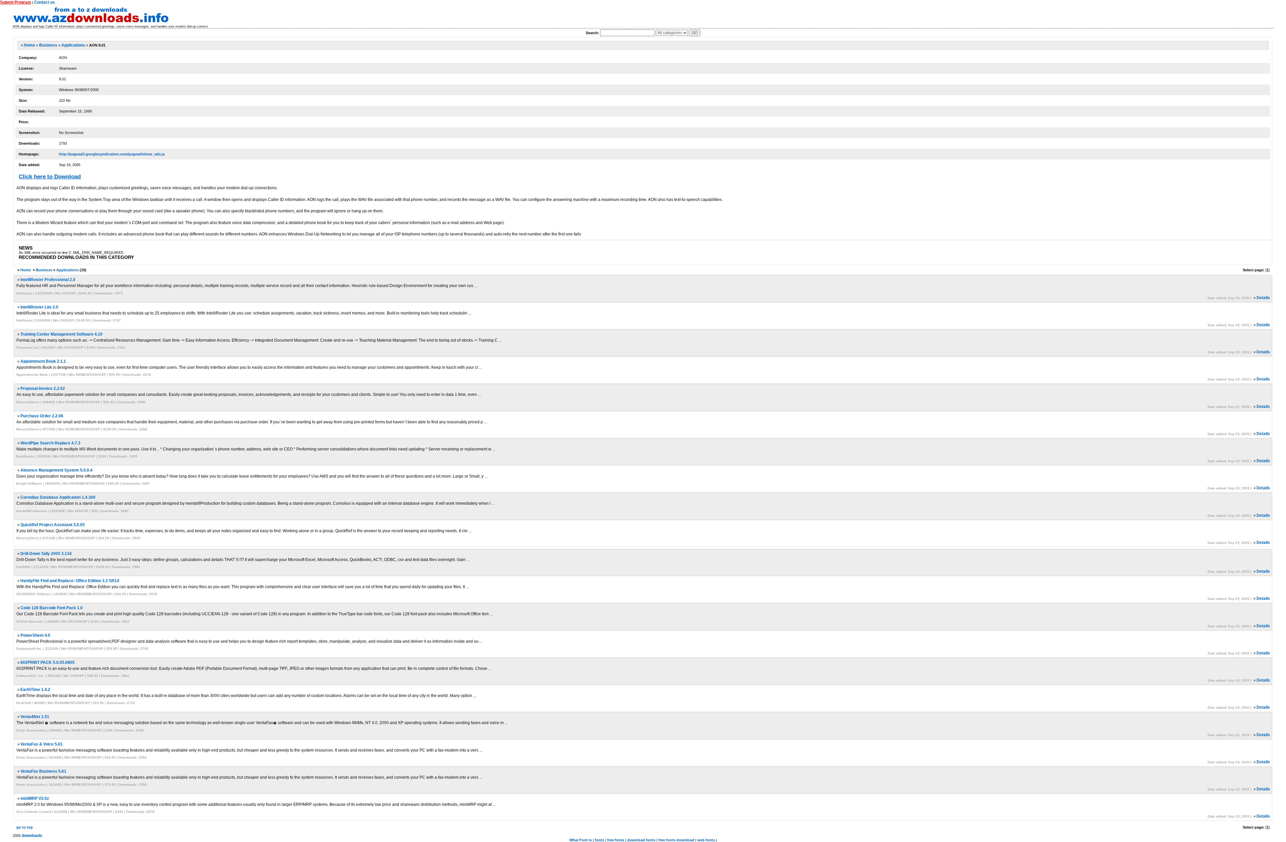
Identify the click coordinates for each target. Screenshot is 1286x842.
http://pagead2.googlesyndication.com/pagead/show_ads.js (112, 154)
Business (48, 45)
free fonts (615, 840)
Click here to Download (50, 176)
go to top (24, 827)
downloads (32, 835)
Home (29, 45)
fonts (599, 840)
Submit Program (15, 2)
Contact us (44, 2)
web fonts (706, 840)
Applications (73, 45)
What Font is (580, 840)
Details (1263, 298)
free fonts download (676, 840)
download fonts (641, 840)
